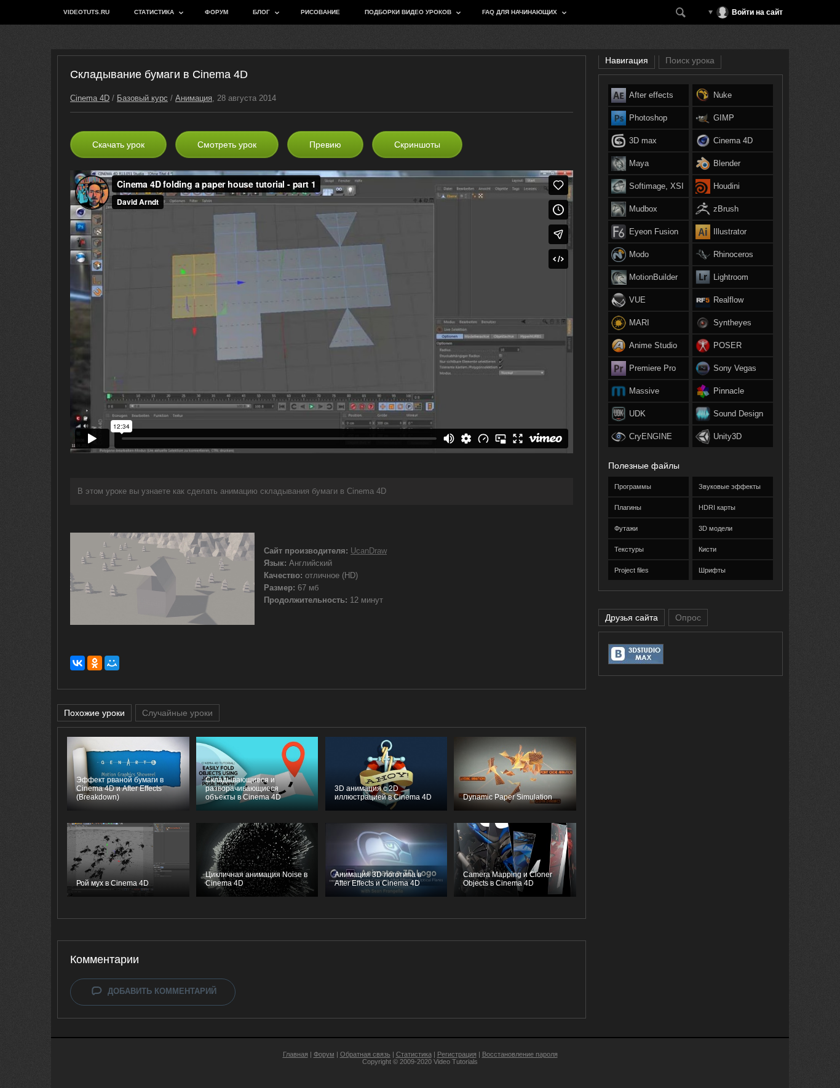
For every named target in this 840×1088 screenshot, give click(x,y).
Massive (644, 390)
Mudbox (643, 208)
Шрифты (712, 570)
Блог (261, 12)
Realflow (728, 299)
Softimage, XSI (656, 186)
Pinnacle (728, 390)
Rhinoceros (733, 254)
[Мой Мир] (112, 663)
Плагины (627, 507)
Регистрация (457, 1054)
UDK (637, 413)
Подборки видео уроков (408, 12)
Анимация (193, 98)
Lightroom (730, 277)
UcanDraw (369, 550)
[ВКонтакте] (77, 663)
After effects (651, 95)
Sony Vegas (734, 368)
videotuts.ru (86, 12)
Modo (639, 254)
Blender (726, 163)
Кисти (707, 549)
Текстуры (629, 549)
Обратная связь (365, 1054)
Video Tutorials (456, 1061)
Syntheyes (732, 322)
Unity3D (727, 436)
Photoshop (648, 117)
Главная (295, 1054)
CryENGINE (650, 436)
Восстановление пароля (520, 1054)
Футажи (626, 528)
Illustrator (730, 231)
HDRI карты (717, 507)
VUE (637, 299)
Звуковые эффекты (730, 486)
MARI (639, 322)
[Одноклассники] (94, 663)
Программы (632, 486)
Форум (216, 12)
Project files (631, 570)
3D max (643, 140)
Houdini (726, 186)
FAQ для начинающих (519, 12)
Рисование (320, 12)
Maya (639, 163)
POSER (727, 345)
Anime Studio (653, 345)
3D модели (715, 528)
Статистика (154, 12)
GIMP (723, 117)
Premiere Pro (652, 368)
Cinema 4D (89, 98)
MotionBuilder (653, 277)
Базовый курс (142, 98)
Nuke (722, 95)
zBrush (726, 208)
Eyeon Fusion (653, 231)
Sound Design (738, 413)
